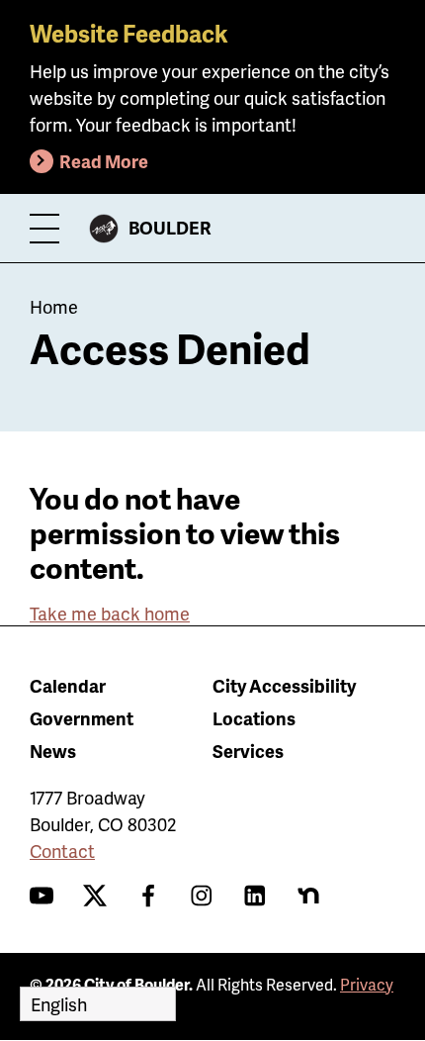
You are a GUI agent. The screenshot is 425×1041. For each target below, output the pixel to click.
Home (54, 306)
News (53, 750)
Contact (62, 850)
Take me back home (110, 613)
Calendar (68, 685)
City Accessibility (284, 685)
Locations (254, 718)
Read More (103, 160)
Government (81, 718)
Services (248, 750)
